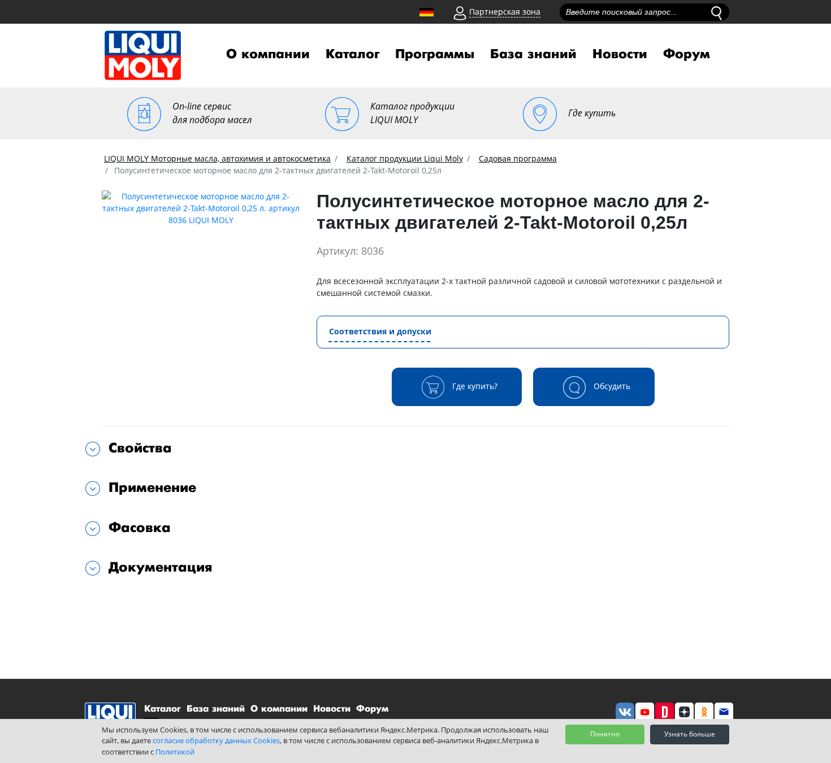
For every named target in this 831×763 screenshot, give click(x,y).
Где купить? (473, 385)
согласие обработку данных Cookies (216, 740)
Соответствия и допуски (380, 331)
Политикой (174, 752)
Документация (161, 567)
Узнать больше (689, 734)
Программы (434, 54)
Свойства (140, 448)
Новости (619, 54)
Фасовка (140, 528)
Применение (152, 488)
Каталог (352, 54)
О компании (268, 54)
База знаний (533, 54)
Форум (686, 54)
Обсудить (610, 385)
